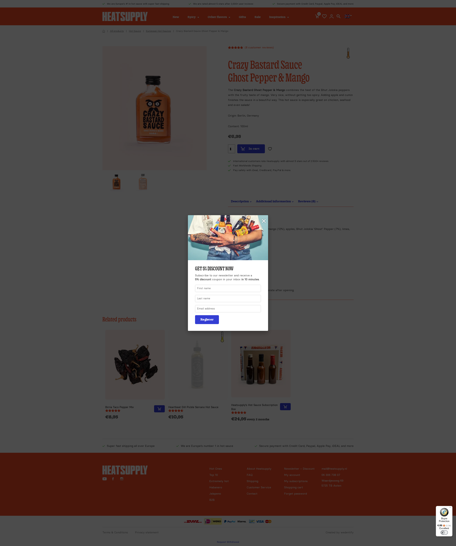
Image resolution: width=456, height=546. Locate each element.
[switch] (444, 532)
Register (207, 319)
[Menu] (450, 508)
